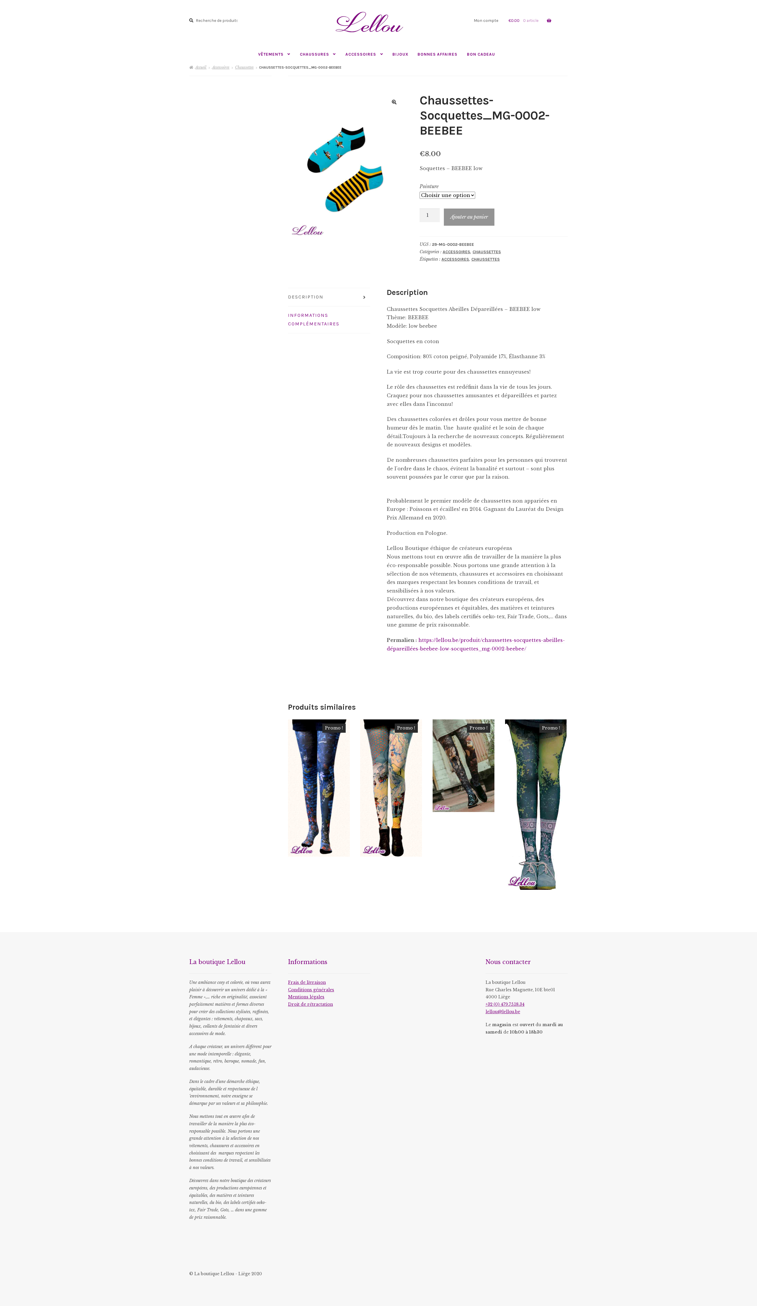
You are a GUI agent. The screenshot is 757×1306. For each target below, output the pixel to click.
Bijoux (400, 54)
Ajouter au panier (469, 217)
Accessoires (360, 54)
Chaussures (314, 54)
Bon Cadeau (481, 54)
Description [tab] (305, 297)
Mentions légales (306, 997)
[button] (394, 102)
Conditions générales (311, 989)
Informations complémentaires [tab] (313, 319)
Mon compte (486, 20)
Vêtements (271, 54)
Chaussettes (244, 67)
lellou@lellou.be (503, 1011)
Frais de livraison (307, 982)
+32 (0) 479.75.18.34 (505, 1004)
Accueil (200, 67)
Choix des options (319, 788)
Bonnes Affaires (437, 54)
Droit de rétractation (310, 1004)
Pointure (429, 186)
